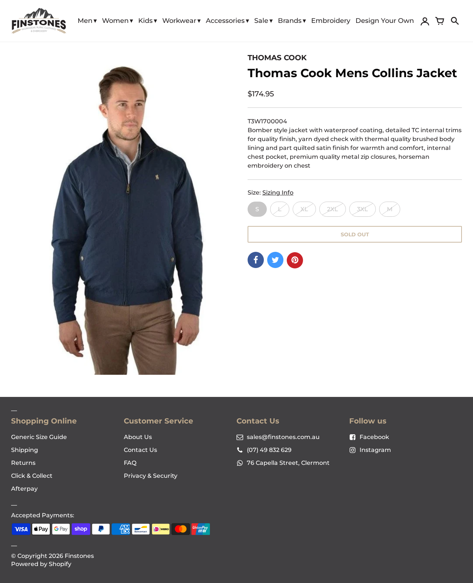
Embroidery (330, 21)
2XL (332, 209)
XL (304, 209)
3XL (362, 209)
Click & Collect (31, 475)
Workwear (179, 21)
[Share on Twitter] (275, 260)
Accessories (225, 21)
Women (115, 21)
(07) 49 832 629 (269, 449)
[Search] (454, 21)
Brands (290, 21)
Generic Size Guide (39, 436)
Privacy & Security (150, 475)
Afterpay (24, 488)
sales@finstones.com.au (283, 436)
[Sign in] (425, 21)
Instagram (375, 449)
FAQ (130, 462)
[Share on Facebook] (256, 260)
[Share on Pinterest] (295, 260)
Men (85, 21)
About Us (138, 436)
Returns (23, 462)
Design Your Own (384, 21)
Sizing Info (277, 192)
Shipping (24, 449)
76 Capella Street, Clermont (288, 462)
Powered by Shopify (41, 563)
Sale (261, 21)
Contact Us (140, 449)
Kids (145, 21)
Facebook (374, 436)
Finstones (79, 555)
